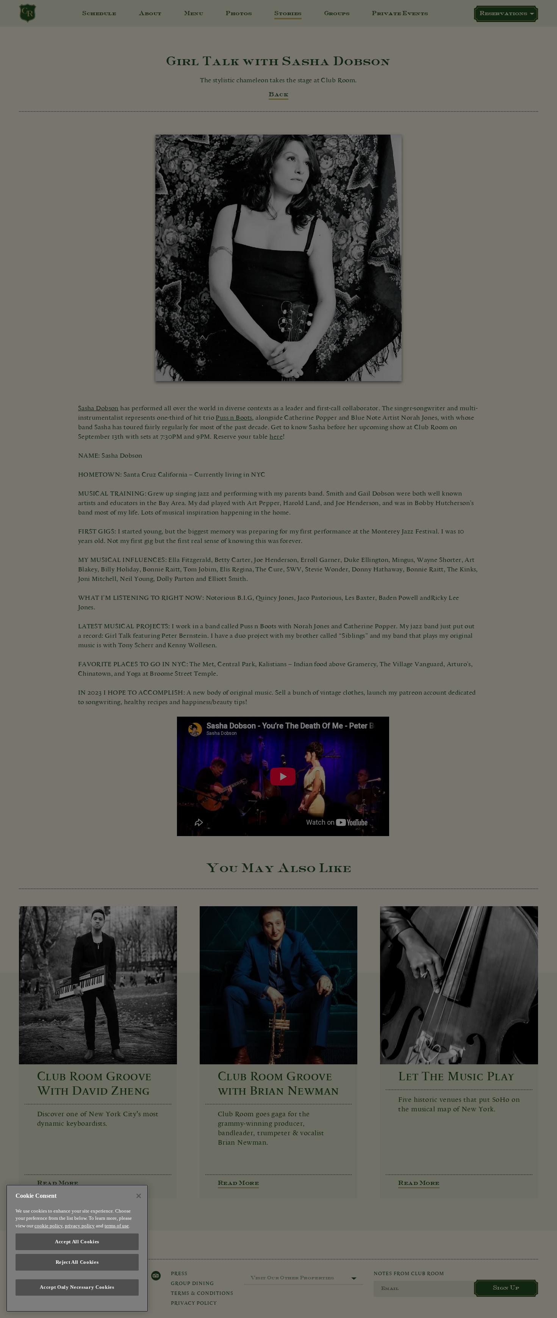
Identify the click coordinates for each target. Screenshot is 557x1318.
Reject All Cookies (77, 1262)
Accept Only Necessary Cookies (77, 1287)
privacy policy (80, 1226)
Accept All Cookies (77, 1241)
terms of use (117, 1226)
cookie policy (48, 1226)
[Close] (138, 1196)
